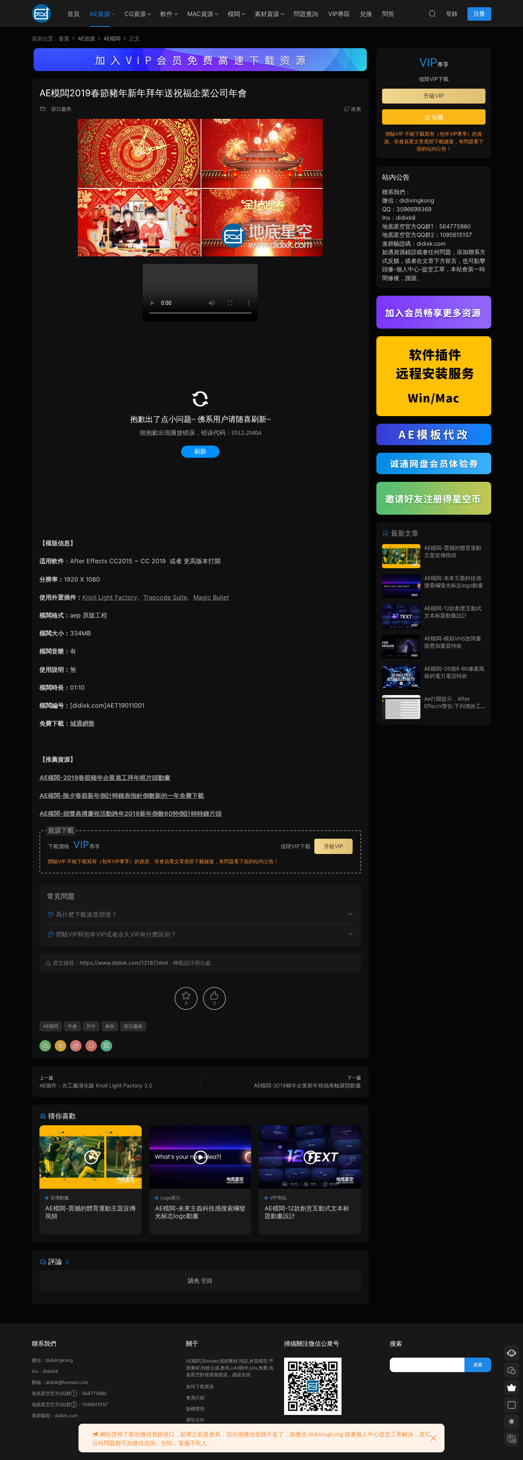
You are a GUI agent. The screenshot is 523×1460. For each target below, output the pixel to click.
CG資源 (135, 14)
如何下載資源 (200, 1386)
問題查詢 (306, 14)
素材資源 (267, 14)
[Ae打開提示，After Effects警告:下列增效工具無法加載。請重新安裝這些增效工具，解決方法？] (401, 707)
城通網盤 (82, 723)
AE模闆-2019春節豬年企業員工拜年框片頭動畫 (104, 777)
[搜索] (432, 13)
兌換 (366, 14)
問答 (388, 14)
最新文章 (403, 533)
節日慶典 (61, 109)
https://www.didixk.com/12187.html (124, 962)
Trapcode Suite (165, 597)
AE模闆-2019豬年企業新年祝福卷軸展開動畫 (307, 1085)
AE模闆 (50, 1026)
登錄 (206, 1280)
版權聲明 (195, 1408)
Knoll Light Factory (109, 597)
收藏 (436, 117)
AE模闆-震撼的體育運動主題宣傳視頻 (90, 1212)
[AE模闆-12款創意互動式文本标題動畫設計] (310, 1157)
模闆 (234, 14)
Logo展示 (170, 1198)
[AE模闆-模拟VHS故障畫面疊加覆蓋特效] (401, 647)
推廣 (356, 109)
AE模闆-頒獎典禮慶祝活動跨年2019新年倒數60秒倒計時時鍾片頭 (130, 813)
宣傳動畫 (60, 1198)
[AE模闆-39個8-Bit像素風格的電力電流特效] (401, 677)
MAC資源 (200, 14)
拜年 (91, 1026)
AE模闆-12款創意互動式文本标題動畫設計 (307, 1212)
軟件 (166, 14)
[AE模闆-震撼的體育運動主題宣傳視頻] (90, 1157)
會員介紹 (195, 1397)
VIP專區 (339, 14)
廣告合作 (195, 1420)
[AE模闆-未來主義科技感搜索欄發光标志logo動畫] (200, 1157)
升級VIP (333, 846)
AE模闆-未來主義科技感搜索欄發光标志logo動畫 (200, 1212)
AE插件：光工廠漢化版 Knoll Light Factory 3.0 (95, 1085)
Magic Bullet (211, 597)
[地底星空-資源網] (41, 13)
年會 (72, 1026)
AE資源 (100, 14)
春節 (109, 1026)
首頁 (73, 14)
